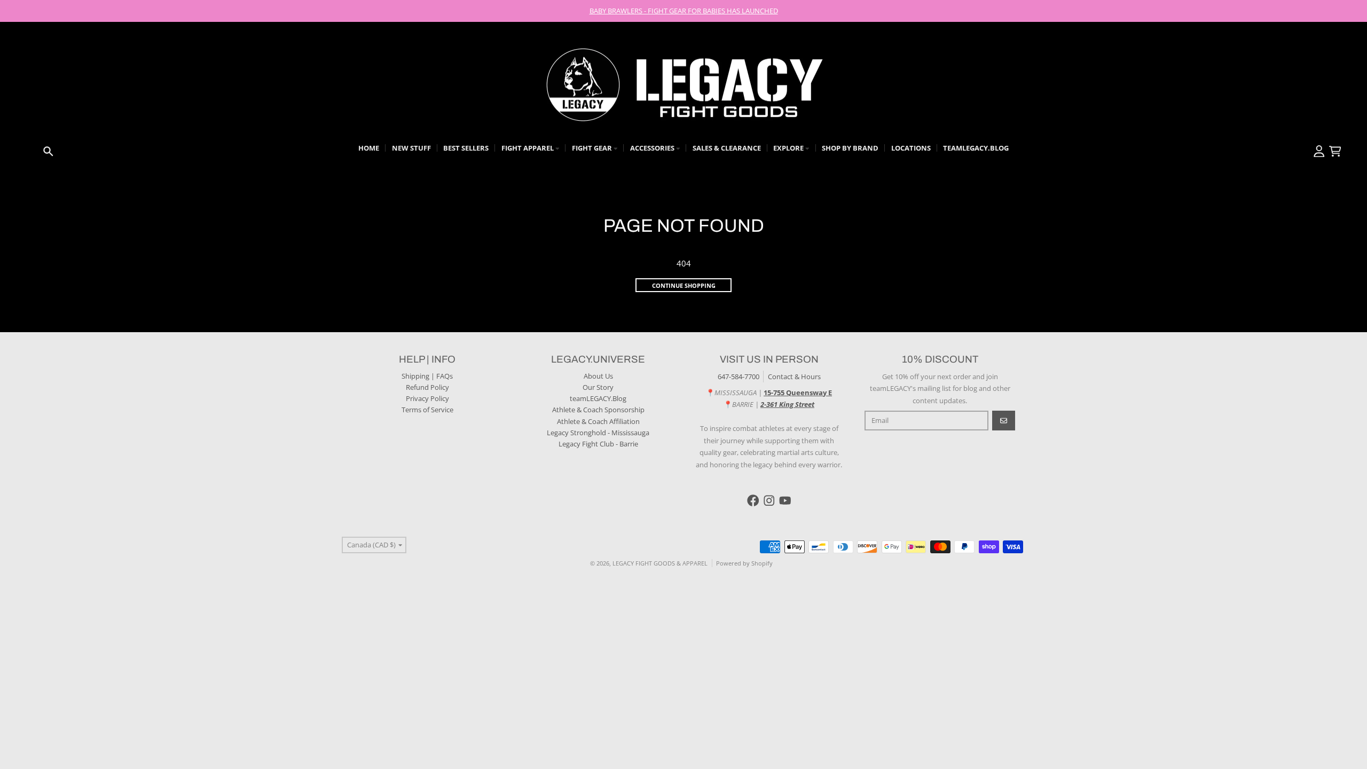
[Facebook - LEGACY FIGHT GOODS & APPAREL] (753, 501)
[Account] (1319, 151)
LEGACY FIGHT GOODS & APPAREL (660, 563)
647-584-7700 (738, 376)
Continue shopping (684, 285)
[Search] (48, 151)
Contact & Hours (794, 376)
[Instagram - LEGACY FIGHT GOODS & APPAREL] (769, 501)
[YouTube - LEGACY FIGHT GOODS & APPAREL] (785, 501)
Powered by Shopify (744, 563)
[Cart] (1335, 151)
